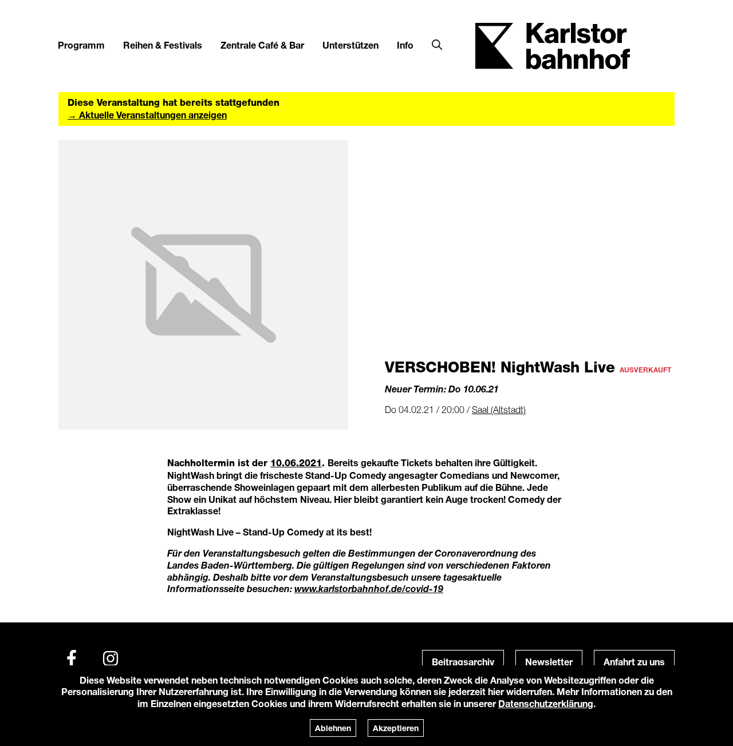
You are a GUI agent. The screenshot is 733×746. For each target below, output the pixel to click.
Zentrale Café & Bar (262, 44)
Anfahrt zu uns (634, 661)
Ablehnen (333, 728)
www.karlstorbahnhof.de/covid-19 (368, 588)
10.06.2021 (296, 463)
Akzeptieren (396, 728)
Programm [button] (81, 44)
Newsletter (549, 661)
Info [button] (405, 44)
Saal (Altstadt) (499, 409)
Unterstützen (350, 44)
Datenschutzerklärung (545, 703)
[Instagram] (110, 658)
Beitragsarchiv (463, 661)
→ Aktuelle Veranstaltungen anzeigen (147, 114)
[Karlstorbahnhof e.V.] (552, 44)
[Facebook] (71, 658)
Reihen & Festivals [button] (162, 44)
